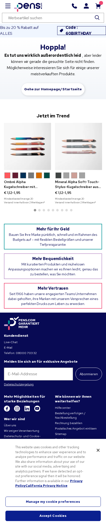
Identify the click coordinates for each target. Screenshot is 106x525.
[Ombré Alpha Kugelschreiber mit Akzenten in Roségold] (27, 146)
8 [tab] (66, 210)
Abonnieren (89, 374)
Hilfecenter (62, 408)
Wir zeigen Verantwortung (21, 431)
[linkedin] (27, 410)
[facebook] (7, 410)
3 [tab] (44, 210)
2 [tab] (39, 210)
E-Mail (8, 348)
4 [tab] (48, 210)
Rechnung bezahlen (68, 423)
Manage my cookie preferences (53, 502)
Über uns (10, 425)
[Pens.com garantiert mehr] (21, 323)
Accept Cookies (53, 516)
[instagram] (17, 410)
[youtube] (37, 410)
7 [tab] (62, 210)
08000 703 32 (26, 353)
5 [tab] (53, 210)
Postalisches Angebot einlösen (76, 429)
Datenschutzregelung (19, 384)
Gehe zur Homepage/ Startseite (53, 89)
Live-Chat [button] (11, 342)
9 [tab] (71, 210)
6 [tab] (57, 210)
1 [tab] (35, 210)
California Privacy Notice (46, 486)
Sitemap (61, 434)
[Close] (98, 450)
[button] (7, 175)
